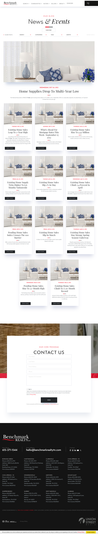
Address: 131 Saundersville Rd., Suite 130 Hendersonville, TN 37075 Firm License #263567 (32, 482)
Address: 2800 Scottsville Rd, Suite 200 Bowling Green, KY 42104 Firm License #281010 (10, 466)
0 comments (6, 42)
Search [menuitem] (25, 3)
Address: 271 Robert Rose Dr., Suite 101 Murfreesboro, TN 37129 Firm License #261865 (10, 499)
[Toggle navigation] (91, 3)
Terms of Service (54, 404)
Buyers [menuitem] (46, 3)
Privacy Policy (33, 394)
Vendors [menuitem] (70, 3)
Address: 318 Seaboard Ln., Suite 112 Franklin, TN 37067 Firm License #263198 (75, 466)
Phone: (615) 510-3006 (52, 493)
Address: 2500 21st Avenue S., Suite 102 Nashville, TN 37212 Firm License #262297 (54, 482)
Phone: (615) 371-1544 (74, 461)
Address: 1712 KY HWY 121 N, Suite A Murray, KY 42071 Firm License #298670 (32, 499)
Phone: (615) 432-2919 (52, 477)
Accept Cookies (91, 532)
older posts (9, 34)
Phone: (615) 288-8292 (74, 477)
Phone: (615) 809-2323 (8, 493)
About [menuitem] (61, 3)
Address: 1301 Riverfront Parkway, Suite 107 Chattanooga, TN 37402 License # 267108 (33, 466)
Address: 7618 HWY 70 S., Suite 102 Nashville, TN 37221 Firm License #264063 (53, 499)
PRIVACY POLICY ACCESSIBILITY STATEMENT (26, 510)
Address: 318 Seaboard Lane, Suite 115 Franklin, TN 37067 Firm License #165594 (76, 499)
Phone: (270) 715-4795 (30, 493)
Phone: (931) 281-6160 (52, 461)
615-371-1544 (9, 450)
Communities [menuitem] (36, 3)
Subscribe (49, 30)
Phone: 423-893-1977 (30, 461)
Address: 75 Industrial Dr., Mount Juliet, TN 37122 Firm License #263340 (75, 481)
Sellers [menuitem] (53, 3)
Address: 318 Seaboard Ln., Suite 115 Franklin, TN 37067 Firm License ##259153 (10, 482)
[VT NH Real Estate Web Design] (87, 521)
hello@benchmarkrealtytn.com (43, 450)
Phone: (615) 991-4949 (30, 477)
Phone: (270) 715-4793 (8, 461)
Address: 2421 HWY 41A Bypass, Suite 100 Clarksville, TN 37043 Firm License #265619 (55, 466)
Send (49, 400)
